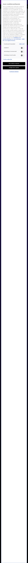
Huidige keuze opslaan (14, 67)
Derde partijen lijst (7, 59)
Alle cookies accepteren (14, 63)
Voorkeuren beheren (14, 71)
